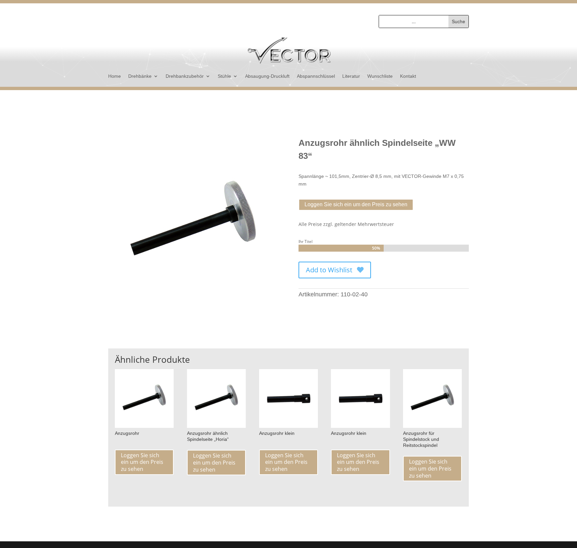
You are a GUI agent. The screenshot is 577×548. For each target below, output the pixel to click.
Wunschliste (380, 76)
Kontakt (408, 76)
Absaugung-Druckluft (267, 76)
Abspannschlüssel (316, 76)
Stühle (224, 76)
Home (114, 76)
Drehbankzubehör (185, 76)
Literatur (351, 76)
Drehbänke (140, 76)
